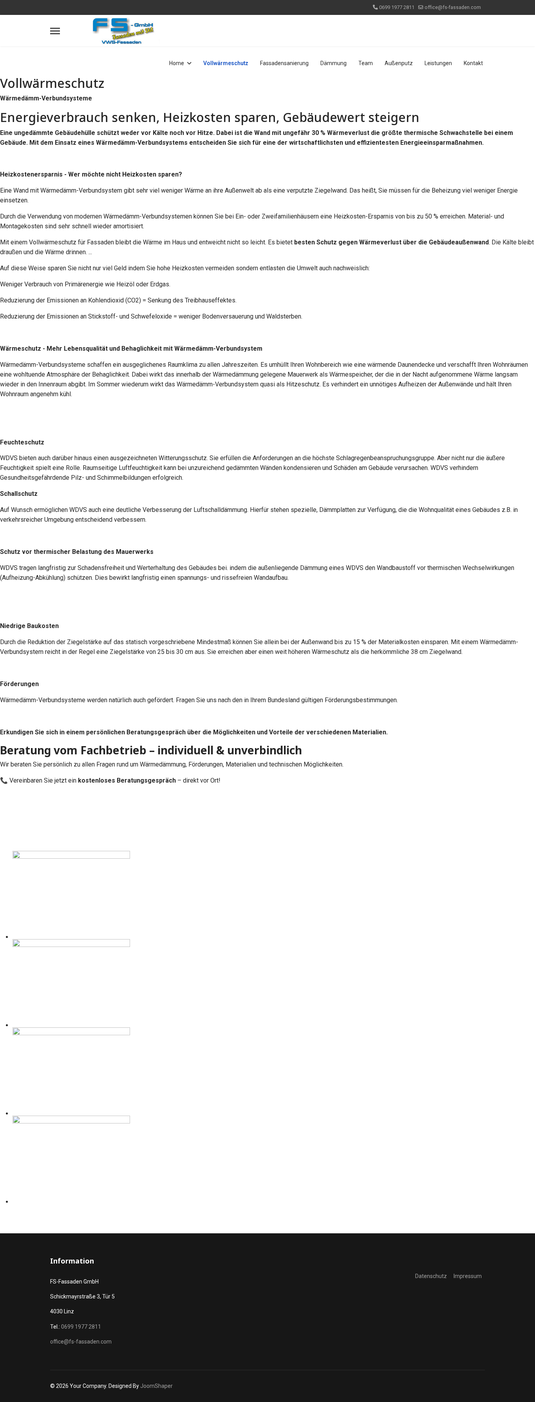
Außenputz (399, 63)
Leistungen (438, 63)
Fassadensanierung (284, 63)
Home (176, 63)
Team (365, 63)
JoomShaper (156, 1386)
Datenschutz (431, 1276)
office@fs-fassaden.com (453, 7)
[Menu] (55, 31)
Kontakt (473, 63)
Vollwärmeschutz (225, 63)
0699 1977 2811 (396, 7)
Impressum (468, 1276)
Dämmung (333, 63)
